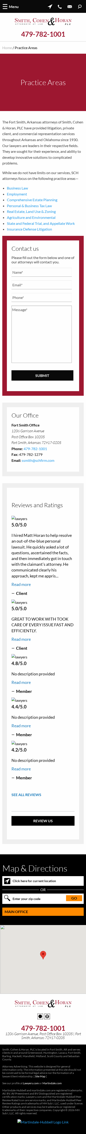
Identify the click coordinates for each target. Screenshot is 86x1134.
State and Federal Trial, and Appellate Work (41, 223)
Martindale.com (52, 1083)
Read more (21, 584)
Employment (17, 194)
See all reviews (26, 794)
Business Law (17, 188)
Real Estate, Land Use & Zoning (31, 211)
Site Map (40, 1076)
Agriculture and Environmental (31, 217)
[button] (43, 955)
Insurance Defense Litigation (29, 229)
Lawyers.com (31, 1083)
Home (7, 47)
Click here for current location (34, 881)
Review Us (43, 821)
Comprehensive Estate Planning (32, 200)
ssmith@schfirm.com (38, 460)
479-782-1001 (43, 34)
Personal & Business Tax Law (29, 205)
